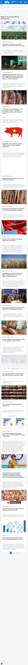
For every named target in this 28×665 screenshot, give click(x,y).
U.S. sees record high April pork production (11, 405)
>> (18, 552)
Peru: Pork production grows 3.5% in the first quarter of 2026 (13, 509)
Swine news (4, 21)
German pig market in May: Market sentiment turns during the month (13, 374)
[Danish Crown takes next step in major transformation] (14, 227)
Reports (3, 23)
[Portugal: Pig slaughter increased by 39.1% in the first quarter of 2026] (14, 197)
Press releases (10, 23)
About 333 (12, 21)
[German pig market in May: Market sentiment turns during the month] (14, 362)
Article (9, 106)
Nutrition (4, 535)
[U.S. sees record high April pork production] (14, 392)
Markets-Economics (6, 72)
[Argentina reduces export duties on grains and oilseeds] (14, 166)
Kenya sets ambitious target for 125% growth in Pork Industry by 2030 (13, 308)
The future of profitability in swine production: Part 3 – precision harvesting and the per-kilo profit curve (12, 111)
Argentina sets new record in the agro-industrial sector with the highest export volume (12, 275)
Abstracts (17, 23)
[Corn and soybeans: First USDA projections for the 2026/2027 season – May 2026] (14, 422)
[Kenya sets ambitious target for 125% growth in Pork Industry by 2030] (14, 296)
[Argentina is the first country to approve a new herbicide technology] (14, 32)
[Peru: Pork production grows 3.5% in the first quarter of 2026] (14, 497)
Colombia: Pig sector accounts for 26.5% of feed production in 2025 (12, 538)
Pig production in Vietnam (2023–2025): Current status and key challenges (12, 145)
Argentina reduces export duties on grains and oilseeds (13, 179)
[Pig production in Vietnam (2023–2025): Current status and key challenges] (14, 132)
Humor (17, 21)
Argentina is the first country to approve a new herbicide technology (13, 44)
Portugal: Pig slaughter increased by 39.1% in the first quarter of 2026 (13, 209)
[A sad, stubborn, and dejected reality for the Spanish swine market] (14, 327)
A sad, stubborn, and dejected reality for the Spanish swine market (13, 340)
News (12, 72)
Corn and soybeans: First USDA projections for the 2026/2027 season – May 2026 (13, 435)
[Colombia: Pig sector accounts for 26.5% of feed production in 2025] (14, 526)
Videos (22, 21)
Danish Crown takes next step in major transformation (12, 239)
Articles (22, 23)
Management (4, 106)
